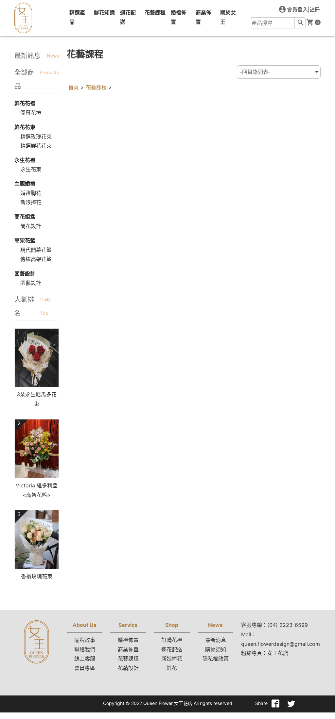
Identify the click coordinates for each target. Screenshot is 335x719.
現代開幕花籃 (36, 250)
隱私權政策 (216, 658)
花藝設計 (128, 668)
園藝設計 (30, 283)
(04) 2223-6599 (287, 625)
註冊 (314, 9)
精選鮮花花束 (36, 145)
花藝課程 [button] (155, 12)
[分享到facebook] (275, 703)
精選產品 (77, 17)
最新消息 (215, 640)
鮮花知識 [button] (104, 12)
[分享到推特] (291, 703)
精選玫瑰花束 (36, 136)
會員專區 (84, 668)
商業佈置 (203, 17)
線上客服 (84, 658)
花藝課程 (96, 87)
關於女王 (228, 17)
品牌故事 (84, 640)
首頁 (73, 87)
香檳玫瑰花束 (36, 576)
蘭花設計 (30, 226)
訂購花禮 (171, 640)
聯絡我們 (84, 649)
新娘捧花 (30, 202)
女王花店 (277, 653)
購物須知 (215, 649)
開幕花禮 (30, 112)
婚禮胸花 (30, 193)
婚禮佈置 (178, 17)
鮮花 (172, 668)
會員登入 (297, 9)
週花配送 (128, 17)
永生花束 (30, 169)
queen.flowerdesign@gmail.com (280, 644)
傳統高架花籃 (36, 259)
